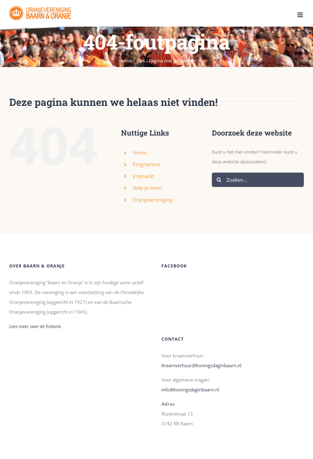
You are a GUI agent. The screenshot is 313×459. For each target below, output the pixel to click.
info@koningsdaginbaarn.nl (190, 389)
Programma (146, 164)
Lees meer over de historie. (35, 326)
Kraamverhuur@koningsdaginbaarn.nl (201, 365)
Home (140, 152)
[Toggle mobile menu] (300, 15)
